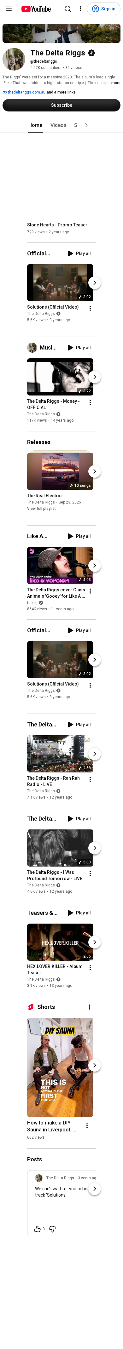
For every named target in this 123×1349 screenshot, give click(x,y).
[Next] (94, 282)
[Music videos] (33, 348)
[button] (86, 125)
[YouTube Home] (35, 9)
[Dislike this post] (52, 1229)
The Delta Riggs (41, 313)
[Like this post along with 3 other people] (37, 1229)
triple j (32, 603)
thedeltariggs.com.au (26, 92)
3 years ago (88, 1178)
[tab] (35, 125)
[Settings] (80, 9)
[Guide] (9, 9)
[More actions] (90, 308)
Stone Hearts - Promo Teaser (57, 224)
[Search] (68, 9)
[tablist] (61, 125)
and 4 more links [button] (61, 92)
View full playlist (41, 508)
